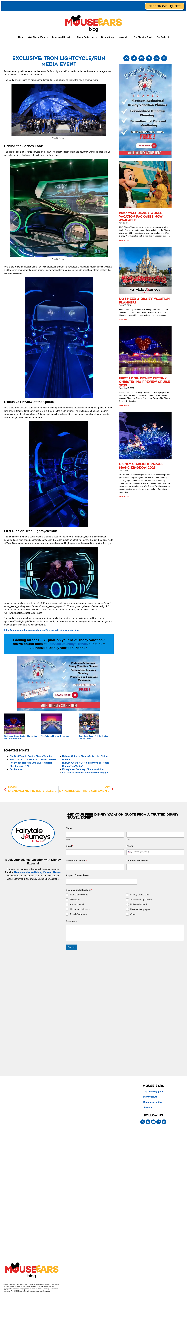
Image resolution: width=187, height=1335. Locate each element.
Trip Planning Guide (143, 37)
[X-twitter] (164, 1121)
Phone (129, 846)
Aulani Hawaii (77, 904)
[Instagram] (142, 1121)
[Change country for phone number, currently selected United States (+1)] (129, 852)
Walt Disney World (79, 895)
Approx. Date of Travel (78, 875)
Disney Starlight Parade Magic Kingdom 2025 (141, 465)
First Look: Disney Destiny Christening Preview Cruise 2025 (144, 381)
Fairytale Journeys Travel (67, 644)
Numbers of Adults (76, 861)
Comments (72, 921)
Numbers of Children (137, 861)
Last (128, 839)
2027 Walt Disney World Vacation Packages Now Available (140, 216)
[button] (38, 37)
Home (21, 37)
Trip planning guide (153, 1091)
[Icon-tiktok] (158, 1121)
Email (69, 846)
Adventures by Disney (141, 899)
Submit (71, 947)
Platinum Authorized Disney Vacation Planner (37, 872)
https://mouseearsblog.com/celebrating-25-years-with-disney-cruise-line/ (41, 630)
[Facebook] (148, 1121)
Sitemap (147, 1107)
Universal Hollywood (80, 909)
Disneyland (75, 899)
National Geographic (140, 909)
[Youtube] (153, 1121)
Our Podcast (163, 37)
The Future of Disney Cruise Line (55, 736)
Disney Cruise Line (139, 895)
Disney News (107, 37)
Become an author (152, 1102)
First (68, 839)
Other (133, 914)
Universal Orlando (139, 904)
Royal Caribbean (78, 914)
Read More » (124, 240)
